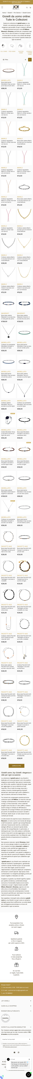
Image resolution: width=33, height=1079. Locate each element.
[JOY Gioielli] (16, 7)
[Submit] (30, 1039)
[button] (30, 7)
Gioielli (10, 12)
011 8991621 (9, 993)
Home (4, 12)
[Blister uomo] (21, 45)
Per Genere (17, 12)
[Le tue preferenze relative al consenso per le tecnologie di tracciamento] (3, 1076)
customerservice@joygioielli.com (18, 990)
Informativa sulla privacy (11, 1046)
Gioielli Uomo (27, 12)
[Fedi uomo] (12, 45)
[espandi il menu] (2, 7)
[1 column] (25, 60)
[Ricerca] (27, 7)
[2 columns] (30, 60)
